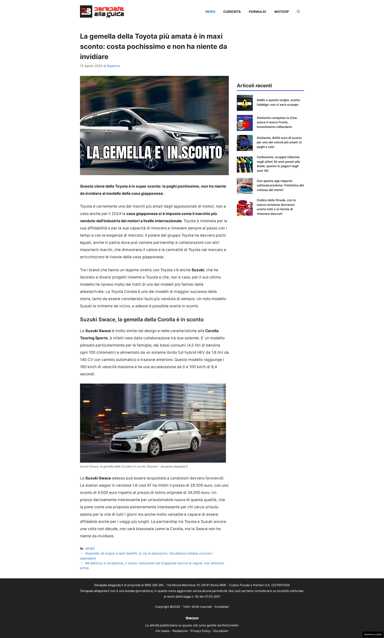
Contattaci (222, 607)
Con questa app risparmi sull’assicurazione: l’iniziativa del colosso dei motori (280, 185)
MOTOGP (281, 12)
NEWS (210, 12)
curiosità (232, 12)
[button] (298, 12)
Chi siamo (163, 631)
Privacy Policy (200, 631)
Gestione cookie (373, 634)
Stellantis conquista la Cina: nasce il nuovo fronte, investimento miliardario (277, 122)
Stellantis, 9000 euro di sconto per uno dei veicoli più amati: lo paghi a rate (279, 142)
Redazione (180, 631)
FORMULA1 (257, 12)
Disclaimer (220, 631)
